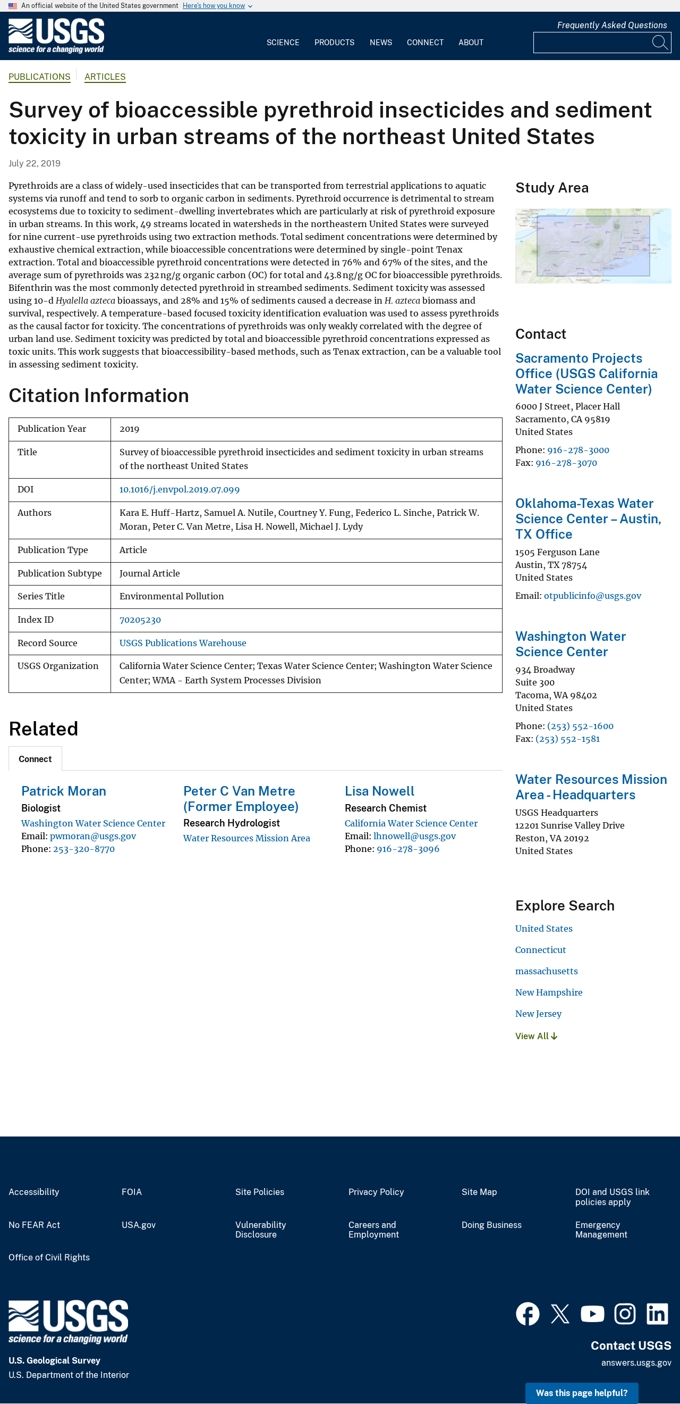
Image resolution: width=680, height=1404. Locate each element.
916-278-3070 (566, 462)
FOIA (132, 1192)
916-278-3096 (408, 848)
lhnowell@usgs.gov (414, 836)
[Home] (56, 51)
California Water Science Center (411, 823)
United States (544, 928)
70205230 (140, 620)
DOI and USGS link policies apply (612, 1197)
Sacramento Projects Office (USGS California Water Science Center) (586, 373)
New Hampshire (549, 992)
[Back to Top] (641, 1365)
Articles (105, 77)
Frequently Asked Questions (612, 25)
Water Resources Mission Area (246, 838)
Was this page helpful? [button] (582, 1393)
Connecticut (540, 950)
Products (334, 42)
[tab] (35, 758)
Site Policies (259, 1192)
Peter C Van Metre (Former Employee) (241, 798)
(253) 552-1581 (568, 738)
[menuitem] (283, 36)
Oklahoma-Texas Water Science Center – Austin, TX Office (588, 518)
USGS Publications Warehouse (183, 643)
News (381, 42)
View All (533, 1036)
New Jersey (538, 1013)
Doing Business (492, 1225)
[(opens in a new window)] (528, 1312)
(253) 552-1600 (580, 726)
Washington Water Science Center (93, 823)
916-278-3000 (578, 450)
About (470, 42)
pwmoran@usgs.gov (93, 836)
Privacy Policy (376, 1192)
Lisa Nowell (380, 790)
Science (283, 42)
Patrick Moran (63, 790)
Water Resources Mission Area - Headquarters (591, 787)
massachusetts (546, 971)
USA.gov (139, 1225)
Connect (425, 42)
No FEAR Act (34, 1225)
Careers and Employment (373, 1230)
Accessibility (34, 1192)
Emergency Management (601, 1230)
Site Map (479, 1192)
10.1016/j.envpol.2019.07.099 (180, 489)
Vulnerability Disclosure (260, 1230)
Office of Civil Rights (49, 1258)
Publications (39, 77)
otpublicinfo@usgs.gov (592, 595)
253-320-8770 (84, 848)
